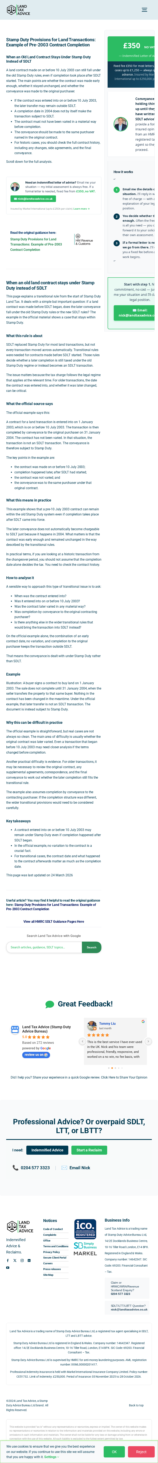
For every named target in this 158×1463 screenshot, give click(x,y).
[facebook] (7, 1260)
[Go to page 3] (119, 1068)
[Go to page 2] (115, 1068)
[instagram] (22, 1260)
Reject (141, 1452)
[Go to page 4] (121, 1068)
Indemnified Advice (47, 1150)
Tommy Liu (107, 1024)
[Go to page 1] (112, 1068)
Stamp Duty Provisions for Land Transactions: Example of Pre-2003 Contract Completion (36, 244)
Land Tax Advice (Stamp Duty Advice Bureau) (46, 1029)
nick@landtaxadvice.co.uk (129, 1309)
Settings (50, 1457)
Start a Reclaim (89, 1150)
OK (114, 1452)
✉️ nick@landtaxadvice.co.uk (33, 198)
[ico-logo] (85, 1219)
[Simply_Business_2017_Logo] (85, 1243)
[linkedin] (29, 1260)
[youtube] (7, 1267)
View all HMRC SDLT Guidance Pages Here (53, 922)
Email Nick (75, 1168)
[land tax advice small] (18, 6)
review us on (34, 1055)
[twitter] (14, 1260)
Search (91, 947)
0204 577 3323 (31, 1168)
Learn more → (81, 208)
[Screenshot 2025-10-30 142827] (85, 1251)
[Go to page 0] (108, 1068)
